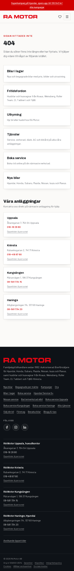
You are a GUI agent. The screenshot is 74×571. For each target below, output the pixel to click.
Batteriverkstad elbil (32, 399)
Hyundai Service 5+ (43, 393)
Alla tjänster (64, 405)
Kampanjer (46, 386)
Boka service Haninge (44, 405)
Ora (57, 386)
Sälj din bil (8, 411)
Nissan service (10, 399)
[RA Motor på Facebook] (6, 427)
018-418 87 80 (14, 254)
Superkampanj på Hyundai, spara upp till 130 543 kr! (37, 3)
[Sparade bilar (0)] (60, 17)
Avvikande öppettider (14, 540)
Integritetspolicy (54, 563)
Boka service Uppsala (56, 399)
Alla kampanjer (37, 7)
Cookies (7, 566)
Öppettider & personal (17, 231)
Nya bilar (8, 386)
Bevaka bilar (34, 411)
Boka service (24, 393)
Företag (21, 411)
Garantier (28, 563)
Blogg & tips (50, 411)
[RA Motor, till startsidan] (20, 16)
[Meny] (67, 16)
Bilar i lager (9, 393)
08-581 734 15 (14, 281)
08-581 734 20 (14, 309)
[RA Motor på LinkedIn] (24, 427)
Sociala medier (41, 566)
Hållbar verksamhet (22, 566)
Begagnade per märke (26, 386)
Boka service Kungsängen (16, 405)
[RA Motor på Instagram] (15, 427)
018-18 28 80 (14, 226)
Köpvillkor (39, 563)
